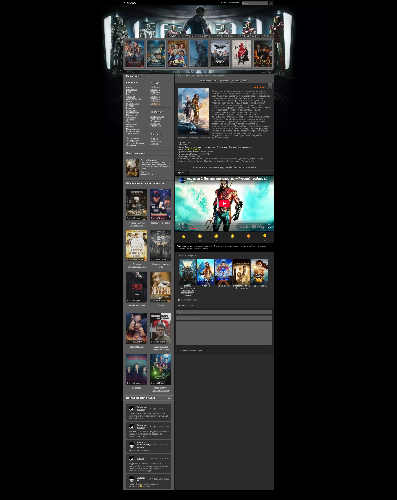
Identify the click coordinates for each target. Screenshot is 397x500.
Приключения (209, 147)
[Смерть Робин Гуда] (198, 54)
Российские (155, 119)
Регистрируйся (184, 246)
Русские (154, 139)
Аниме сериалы (133, 134)
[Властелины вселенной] (134, 54)
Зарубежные (156, 141)
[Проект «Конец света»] (156, 54)
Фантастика (221, 147)
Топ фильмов (132, 138)
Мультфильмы (133, 131)
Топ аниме (131, 145)
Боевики (197, 147)
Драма (129, 101)
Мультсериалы (133, 129)
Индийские (155, 121)
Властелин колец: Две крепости (241, 287)
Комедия (130, 106)
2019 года (155, 87)
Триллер (130, 120)
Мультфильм (132, 113)
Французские (156, 126)
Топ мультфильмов (135, 143)
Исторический (132, 103)
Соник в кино (224, 286)
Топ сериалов (132, 141)
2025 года (155, 101)
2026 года (155, 103)
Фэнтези (233, 147)
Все (169, 398)
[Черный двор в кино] (220, 54)
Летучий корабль (149, 160)
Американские (245, 147)
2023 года (155, 96)
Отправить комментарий (190, 350)
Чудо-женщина (260, 286)
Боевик (129, 92)
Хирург (140, 458)
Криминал (131, 108)
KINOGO (179, 76)
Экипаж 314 (141, 478)
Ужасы (129, 122)
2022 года (155, 94)
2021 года (155, 92)
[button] (270, 86)
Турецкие (154, 143)
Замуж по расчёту (142, 408)
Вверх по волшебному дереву (142, 444)
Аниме (129, 87)
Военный (130, 94)
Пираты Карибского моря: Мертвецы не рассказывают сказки (187, 290)
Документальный (134, 99)
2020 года (155, 89)
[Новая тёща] (177, 54)
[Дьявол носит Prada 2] (241, 54)
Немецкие (155, 123)
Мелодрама (131, 110)
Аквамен (206, 286)
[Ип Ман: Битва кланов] (263, 54)
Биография (131, 89)
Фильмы (190, 76)
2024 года (155, 99)
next (271, 53)
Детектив (130, 96)
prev (126, 53)
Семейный (131, 117)
